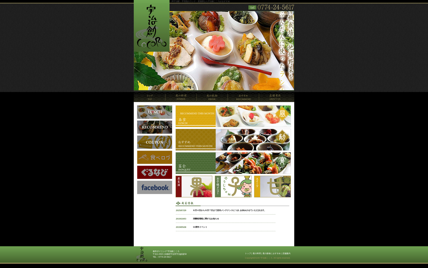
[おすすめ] (233, 150)
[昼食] (233, 126)
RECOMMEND (154, 127)
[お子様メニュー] (233, 197)
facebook (154, 187)
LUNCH (154, 112)
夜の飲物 (212, 97)
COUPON (154, 142)
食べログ (154, 157)
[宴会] (233, 173)
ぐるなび (154, 172)
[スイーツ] (272, 197)
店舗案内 (276, 97)
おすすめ (243, 97)
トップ (150, 97)
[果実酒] (194, 197)
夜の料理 (181, 97)
